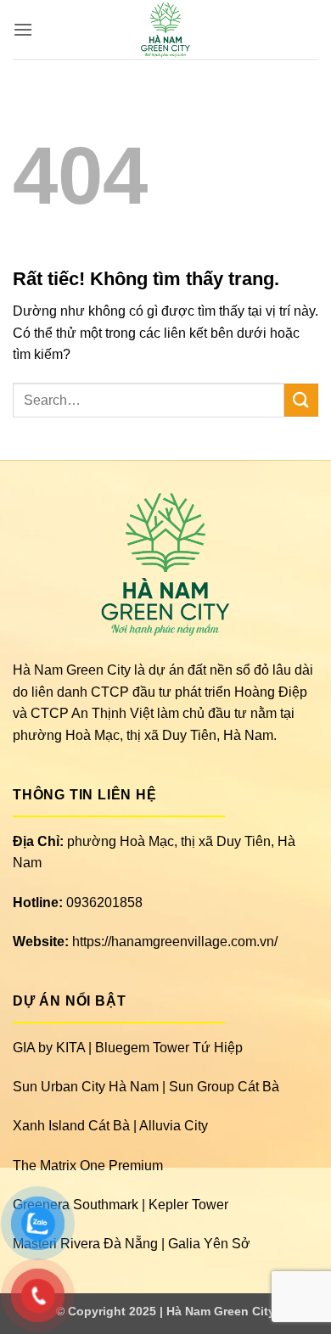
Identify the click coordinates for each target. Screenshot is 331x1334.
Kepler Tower (188, 1204)
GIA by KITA (49, 1047)
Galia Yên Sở (209, 1243)
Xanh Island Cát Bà (71, 1125)
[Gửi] (301, 400)
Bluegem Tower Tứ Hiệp (169, 1047)
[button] (23, 29)
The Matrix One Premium (88, 1165)
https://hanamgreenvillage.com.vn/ (175, 941)
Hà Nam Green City (220, 1311)
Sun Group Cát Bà (224, 1086)
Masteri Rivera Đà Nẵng (85, 1243)
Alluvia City (173, 1125)
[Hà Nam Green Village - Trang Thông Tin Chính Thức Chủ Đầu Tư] (166, 29)
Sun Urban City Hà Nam (86, 1086)
